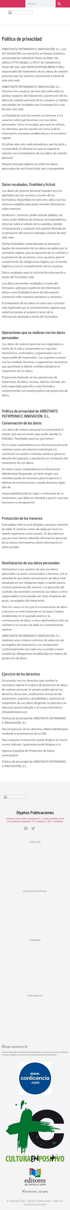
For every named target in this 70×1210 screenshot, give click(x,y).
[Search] (59, 3)
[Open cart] (64, 17)
